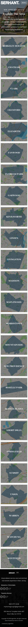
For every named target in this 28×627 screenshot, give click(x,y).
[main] (14, 284)
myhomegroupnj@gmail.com (14, 607)
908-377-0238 (14, 604)
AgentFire (10, 623)
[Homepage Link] (10, 3)
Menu (24, 2)
